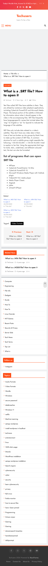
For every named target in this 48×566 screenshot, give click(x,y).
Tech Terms (9, 342)
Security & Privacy (11, 328)
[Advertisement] (24, 50)
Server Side (9, 332)
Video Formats (17, 223)
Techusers (24, 16)
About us (26, 561)
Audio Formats (10, 382)
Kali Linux (8, 493)
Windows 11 (9, 410)
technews (8, 433)
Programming (10, 512)
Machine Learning (11, 419)
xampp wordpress (11, 424)
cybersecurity (10, 470)
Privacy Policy (37, 561)
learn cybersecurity (12, 484)
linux (7, 442)
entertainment (10, 438)
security (8, 480)
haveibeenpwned (11, 535)
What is (7, 351)
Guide (7, 300)
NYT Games (9, 318)
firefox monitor (10, 498)
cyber (7, 475)
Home (8, 561)
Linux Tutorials (10, 314)
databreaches (10, 405)
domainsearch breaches (13, 531)
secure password (11, 400)
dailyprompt (9, 540)
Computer (8, 281)
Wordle (8, 391)
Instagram (8, 366)
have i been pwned (12, 507)
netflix (7, 414)
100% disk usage (11, 447)
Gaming (8, 522)
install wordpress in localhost (15, 428)
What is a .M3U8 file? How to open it (21, 267)
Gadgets (8, 295)
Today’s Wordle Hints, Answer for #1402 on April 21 (20, 3)
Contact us (17, 561)
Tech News (9, 337)
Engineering (9, 286)
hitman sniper (10, 517)
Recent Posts (9, 323)
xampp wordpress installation (15, 461)
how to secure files (11, 503)
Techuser (8, 100)
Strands (8, 451)
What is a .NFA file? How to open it (20, 258)
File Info (7, 85)
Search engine (10, 466)
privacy (7, 489)
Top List (7, 346)
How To (7, 304)
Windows (8, 396)
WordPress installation (13, 456)
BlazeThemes (34, 558)
